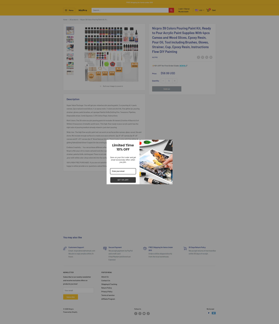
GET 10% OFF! (122, 180)
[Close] (170, 142)
